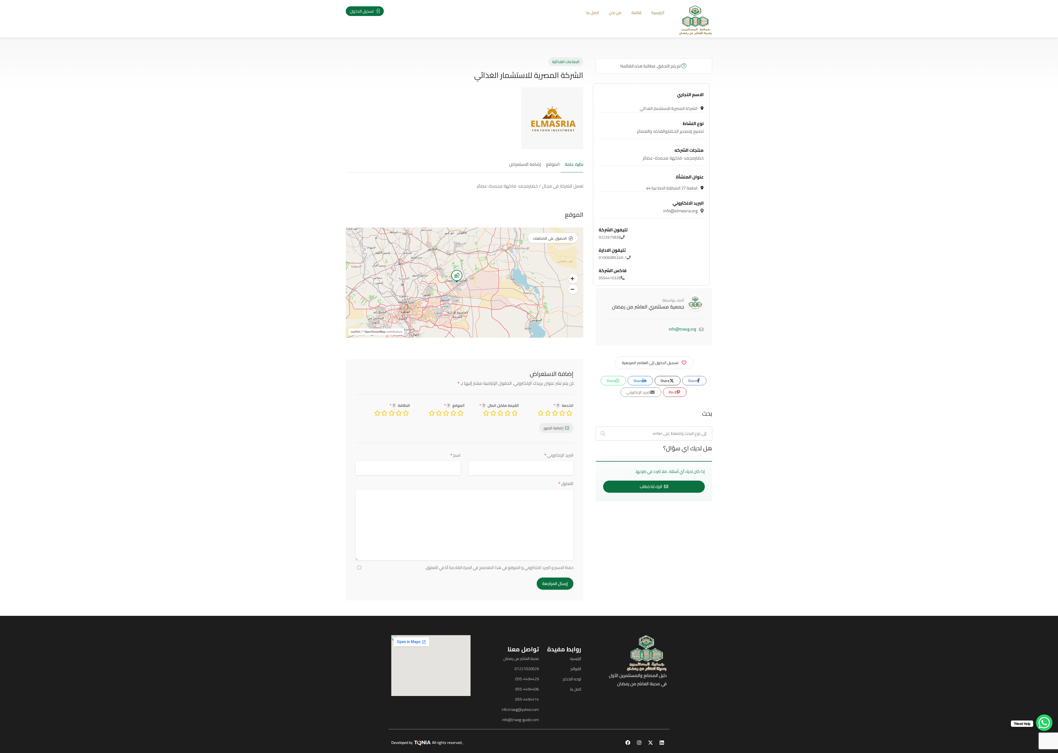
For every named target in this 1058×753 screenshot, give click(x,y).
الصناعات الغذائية (565, 61)
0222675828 (613, 233)
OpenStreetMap (375, 331)
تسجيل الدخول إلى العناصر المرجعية (650, 362)
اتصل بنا (592, 13)
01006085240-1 (613, 254)
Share (693, 380)
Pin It (673, 392)
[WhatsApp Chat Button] (1044, 722)
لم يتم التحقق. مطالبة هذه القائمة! (650, 66)
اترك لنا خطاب (651, 487)
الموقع (553, 164)
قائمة (636, 13)
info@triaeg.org (682, 329)
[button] (573, 278)
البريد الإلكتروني (558, 455)
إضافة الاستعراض (525, 164)
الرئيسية (657, 13)
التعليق (565, 483)
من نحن (615, 13)
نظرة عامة (574, 164)
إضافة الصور (553, 428)
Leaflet (355, 331)
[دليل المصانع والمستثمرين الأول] (695, 19)
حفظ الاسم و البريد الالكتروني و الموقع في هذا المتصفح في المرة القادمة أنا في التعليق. (499, 567)
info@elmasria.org (683, 207)
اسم (455, 455)
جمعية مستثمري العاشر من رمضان (648, 306)
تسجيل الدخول (362, 11)
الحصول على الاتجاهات (550, 238)
